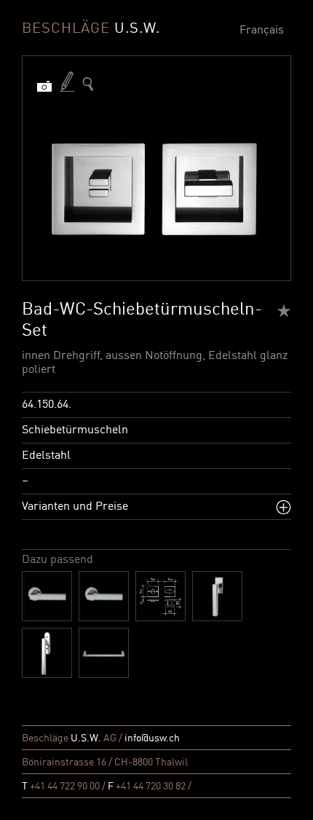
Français (261, 30)
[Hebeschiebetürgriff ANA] (47, 653)
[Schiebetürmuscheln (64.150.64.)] (88, 84)
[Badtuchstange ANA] (104, 653)
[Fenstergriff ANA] (217, 596)
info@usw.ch (152, 738)
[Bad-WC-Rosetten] (160, 596)
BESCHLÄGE (91, 29)
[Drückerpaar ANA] (47, 596)
